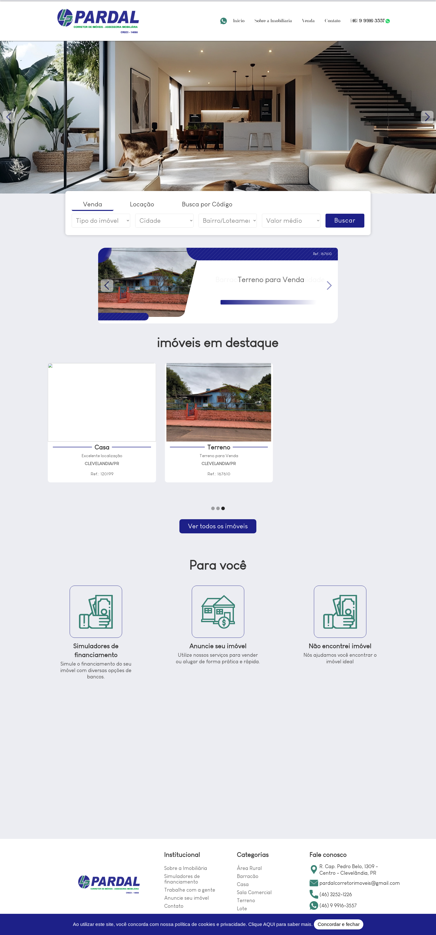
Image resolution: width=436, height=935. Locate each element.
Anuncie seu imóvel (186, 898)
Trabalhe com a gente (189, 890)
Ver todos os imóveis (218, 526)
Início (238, 20)
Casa (243, 884)
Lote (242, 908)
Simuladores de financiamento (182, 879)
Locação (142, 204)
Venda (308, 20)
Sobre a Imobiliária (273, 20)
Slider (218, 117)
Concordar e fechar (339, 924)
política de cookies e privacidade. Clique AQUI (225, 924)
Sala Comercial (254, 892)
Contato (332, 20)
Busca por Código (207, 204)
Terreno (246, 900)
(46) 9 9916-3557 (367, 20)
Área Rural (249, 868)
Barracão (247, 876)
